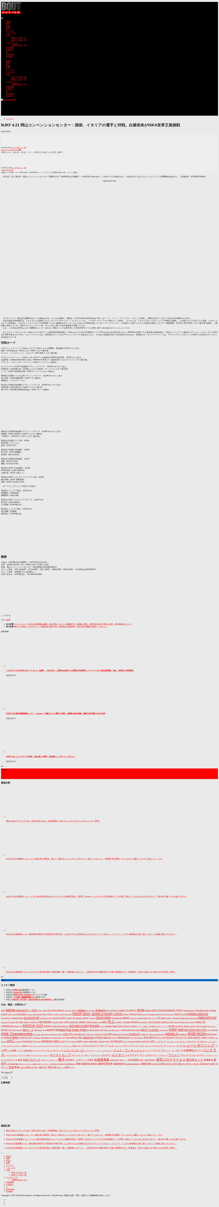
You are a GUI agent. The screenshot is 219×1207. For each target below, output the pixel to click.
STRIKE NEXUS (102, 1037)
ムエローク (150, 1055)
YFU (125, 1042)
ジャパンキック (74, 1050)
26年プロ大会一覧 (18, 38)
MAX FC (19, 1030)
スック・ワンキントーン (129, 1050)
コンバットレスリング (155, 1045)
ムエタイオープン (134, 1055)
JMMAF (82, 1022)
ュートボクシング (162, 1055)
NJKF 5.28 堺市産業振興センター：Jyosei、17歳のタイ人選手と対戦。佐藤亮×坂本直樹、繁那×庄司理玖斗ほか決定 (55, 713)
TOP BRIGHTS (168, 1038)
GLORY (62, 1018)
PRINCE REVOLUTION (120, 1034)
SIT (64, 1038)
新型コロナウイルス (171, 1059)
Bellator (82, 1010)
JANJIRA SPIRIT (57, 1022)
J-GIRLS (32, 1022)
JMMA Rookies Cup (93, 1022)
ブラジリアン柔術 (23, 1055)
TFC (131, 1038)
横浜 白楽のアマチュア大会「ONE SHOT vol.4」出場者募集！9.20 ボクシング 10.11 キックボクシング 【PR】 (53, 821)
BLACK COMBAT (118, 1010)
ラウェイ (173, 1055)
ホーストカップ (60, 1055)
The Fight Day (138, 1038)
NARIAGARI (126, 1030)
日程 (8, 35)
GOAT (86, 1018)
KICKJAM (177, 1022)
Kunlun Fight (111, 1026)
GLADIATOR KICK (45, 1018)
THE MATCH (150, 1037)
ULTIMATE (18, 1041)
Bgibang (92, 1010)
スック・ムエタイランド (104, 1051)
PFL (71, 1034)
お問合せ (10, 50)
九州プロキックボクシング (49, 1060)
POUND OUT (89, 1034)
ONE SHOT (44, 1034)
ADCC (40, 1011)
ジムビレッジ (11, 43)
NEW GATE (135, 1030)
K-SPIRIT (118, 1022)
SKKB (68, 1038)
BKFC (108, 1011)
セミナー (149, 1051)
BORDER (148, 1011)
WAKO (39, 1041)
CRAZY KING (41, 1014)
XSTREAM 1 (117, 1041)
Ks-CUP (102, 1026)
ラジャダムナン (209, 1055)
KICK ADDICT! (143, 1022)
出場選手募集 (114, 1060)
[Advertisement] (47, 109)
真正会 (196, 1064)
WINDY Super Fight (84, 1041)
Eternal (158, 1014)
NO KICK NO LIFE (195, 1029)
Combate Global (31, 1014)
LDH (120, 1026)
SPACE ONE (76, 1038)
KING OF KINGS (190, 1022)
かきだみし (170, 1042)
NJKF (8, 620)
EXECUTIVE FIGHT (167, 1014)
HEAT (126, 1018)
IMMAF (163, 1018)
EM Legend (145, 1014)
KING (182, 1022)
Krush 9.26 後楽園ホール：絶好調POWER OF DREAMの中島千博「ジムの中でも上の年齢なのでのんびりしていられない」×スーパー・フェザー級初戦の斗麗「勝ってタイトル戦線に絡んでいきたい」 (91, 934)
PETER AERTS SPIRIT (56, 1034)
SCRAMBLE (36, 1038)
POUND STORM (101, 1034)
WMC (95, 1042)
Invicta (12, 1022)
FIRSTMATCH (6, 1018)
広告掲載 (10, 47)
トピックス (11, 33)
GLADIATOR (31, 1017)
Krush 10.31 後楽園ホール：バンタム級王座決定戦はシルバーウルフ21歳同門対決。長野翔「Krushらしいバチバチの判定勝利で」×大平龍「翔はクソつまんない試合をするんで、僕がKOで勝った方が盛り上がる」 (96, 896)
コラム (141, 1046)
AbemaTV (22, 1010)
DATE (62, 1014)
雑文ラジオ (60, 1067)
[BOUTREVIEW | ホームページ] (11, 13)
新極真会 (208, 1060)
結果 (8, 28)
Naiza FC (118, 1030)
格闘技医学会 (119, 1064)
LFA (197, 1026)
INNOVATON (5, 1022)
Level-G (192, 1026)
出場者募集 (101, 1059)
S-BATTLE (23, 1038)
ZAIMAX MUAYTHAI (142, 1042)
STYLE (114, 1038)
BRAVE (163, 1010)
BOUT (155, 1010)
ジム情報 (11, 1050)
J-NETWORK (44, 1022)
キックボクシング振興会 (69, 1046)
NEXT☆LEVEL (150, 1029)
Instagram (10, 54)
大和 (129, 1060)
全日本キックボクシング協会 (80, 1060)
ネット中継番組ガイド (188, 1050)
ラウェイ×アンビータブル (191, 1055)
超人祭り (35, 1067)
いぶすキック (160, 1042)
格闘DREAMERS (89, 1064)
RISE (192, 1034)
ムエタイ (118, 1055)
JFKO (66, 1022)
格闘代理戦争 (105, 1063)
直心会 (191, 1064)
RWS (15, 1037)
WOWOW (101, 1042)
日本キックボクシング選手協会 (47, 1064)
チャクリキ (159, 1050)
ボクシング (75, 1055)
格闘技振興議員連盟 (132, 1064)
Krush (94, 1026)
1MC (3, 1010)
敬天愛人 (152, 1060)
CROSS (49, 1014)
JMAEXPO (74, 1022)
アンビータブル (55, 1046)
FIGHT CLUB (180, 1014)
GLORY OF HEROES (74, 1018)
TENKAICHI (123, 1037)
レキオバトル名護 (13, 1060)
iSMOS (26, 1022)
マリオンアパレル (94, 1055)
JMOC (105, 1022)
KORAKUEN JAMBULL (60, 1026)
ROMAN (8, 1037)
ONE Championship (17, 1034)
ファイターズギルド (11, 1055)
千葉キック (123, 1060)
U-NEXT (211, 1038)
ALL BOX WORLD (56, 1010)
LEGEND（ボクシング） (158, 1026)
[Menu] (2, 1152)
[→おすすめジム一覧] (19, 148)
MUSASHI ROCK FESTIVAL (97, 1030)
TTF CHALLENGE (191, 1037)
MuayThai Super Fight (72, 1029)
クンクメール (118, 1046)
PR (110, 1034)
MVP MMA (111, 1030)
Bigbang (101, 1010)
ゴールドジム (171, 1046)
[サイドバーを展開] (2, 766)
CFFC (10, 1014)
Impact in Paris (178, 1018)
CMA (14, 1014)
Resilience (183, 1034)
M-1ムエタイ (212, 1026)
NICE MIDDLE (164, 1030)
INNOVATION (207, 1017)
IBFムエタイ (152, 1018)
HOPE (145, 1018)
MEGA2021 (38, 1030)
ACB (30, 1010)
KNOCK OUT (33, 1026)
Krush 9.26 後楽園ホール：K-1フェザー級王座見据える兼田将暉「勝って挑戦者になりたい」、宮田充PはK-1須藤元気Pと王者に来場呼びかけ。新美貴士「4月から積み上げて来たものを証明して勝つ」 (91, 972)
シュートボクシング (199, 1045)
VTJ (34, 1041)
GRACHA (92, 1018)
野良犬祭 (52, 1067)
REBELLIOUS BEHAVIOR (157, 1034)
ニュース (10, 30)
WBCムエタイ (61, 1041)
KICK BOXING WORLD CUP (161, 1022)
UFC (10, 1041)
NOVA (209, 1030)
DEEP (77, 1014)
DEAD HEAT (68, 1014)
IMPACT (169, 1018)
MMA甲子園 (52, 1030)
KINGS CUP (18, 1026)
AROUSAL (68, 1010)
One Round (36, 1034)
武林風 (162, 1064)
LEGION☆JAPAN (182, 1026)
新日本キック (194, 1059)
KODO (47, 1026)
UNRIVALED (27, 1041)
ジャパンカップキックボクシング (48, 1050)
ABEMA (11, 1010)
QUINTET (134, 1034)
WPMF (107, 1041)
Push (8, 26)
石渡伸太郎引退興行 (208, 1064)
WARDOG (47, 1041)
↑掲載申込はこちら (19, 45)
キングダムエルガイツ (88, 1045)
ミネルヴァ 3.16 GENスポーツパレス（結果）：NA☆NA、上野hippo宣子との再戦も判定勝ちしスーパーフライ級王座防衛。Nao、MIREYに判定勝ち (70, 670)
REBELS (171, 1034)
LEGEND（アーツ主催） (139, 1026)
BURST (4, 1014)
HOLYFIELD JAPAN (136, 1018)
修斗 (61, 1059)
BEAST (74, 1011)
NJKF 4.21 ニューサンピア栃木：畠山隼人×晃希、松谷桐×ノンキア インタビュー (40, 756)
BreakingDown (189, 1011)
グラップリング (130, 1046)
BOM (140, 1010)
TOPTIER (178, 1038)
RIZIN (201, 1034)
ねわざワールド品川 (196, 1042)
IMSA (187, 1018)
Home (8, 21)
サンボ (179, 1046)
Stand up (88, 1037)
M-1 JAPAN (203, 1026)
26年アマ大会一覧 (18, 40)
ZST (152, 1041)
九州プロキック (31, 1059)
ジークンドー (90, 1051)
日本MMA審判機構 (12, 1064)
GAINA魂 (14, 1018)
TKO (159, 1038)
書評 (62, 1064)
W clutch (72, 1042)
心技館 (146, 1060)
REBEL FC (144, 1034)
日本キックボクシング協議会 (28, 1064)
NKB (181, 1029)
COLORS (21, 1014)
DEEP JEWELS (93, 1014)
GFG (21, 1018)
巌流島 (135, 1060)
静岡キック (70, 1067)
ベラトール (34, 1055)
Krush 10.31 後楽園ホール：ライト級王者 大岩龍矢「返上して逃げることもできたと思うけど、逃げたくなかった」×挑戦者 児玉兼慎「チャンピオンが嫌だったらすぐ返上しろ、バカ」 (84, 859)
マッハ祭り (84, 1055)
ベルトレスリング (43, 1055)
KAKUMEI (126, 1022)
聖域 (16, 1067)
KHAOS (135, 1022)
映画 (59, 1064)
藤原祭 (28, 1067)
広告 (141, 1060)
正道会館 (155, 1064)
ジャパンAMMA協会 (25, 1051)
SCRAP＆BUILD (57, 1038)
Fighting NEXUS (197, 1014)
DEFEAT (126, 1014)
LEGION (171, 1026)
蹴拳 (41, 1067)
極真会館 (146, 1063)
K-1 (111, 1022)
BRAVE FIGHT (175, 1010)
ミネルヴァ (106, 1055)
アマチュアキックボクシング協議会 (15, 1046)
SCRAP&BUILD (46, 1038)
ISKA (21, 1022)
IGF (158, 1018)
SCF (30, 1038)
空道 (11, 1067)
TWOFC (203, 1038)
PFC (65, 1034)
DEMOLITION (135, 1014)
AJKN (45, 1011)
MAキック (28, 1029)
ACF (34, 1010)
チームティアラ (171, 1050)
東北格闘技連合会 (70, 1064)
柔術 (78, 1063)
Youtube (9, 56)
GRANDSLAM (116, 1018)
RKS (208, 1034)
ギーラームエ (107, 1045)
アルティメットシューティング (38, 1046)
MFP (44, 1030)
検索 (8, 23)
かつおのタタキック (181, 1041)
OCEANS (214, 1030)
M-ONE (4, 1030)
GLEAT (55, 1018)
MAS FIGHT (12, 1030)
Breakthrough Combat (206, 1010)
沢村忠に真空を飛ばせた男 (176, 1064)
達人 (45, 1067)
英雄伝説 (22, 1067)
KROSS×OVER (79, 1026)
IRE (16, 1022)
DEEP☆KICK (113, 1014)
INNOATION (193, 1018)
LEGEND (126, 1026)
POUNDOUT (79, 1034)
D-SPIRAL (56, 1014)
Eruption (152, 1014)
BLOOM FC (131, 1010)
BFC (88, 1010)
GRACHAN (103, 1017)
